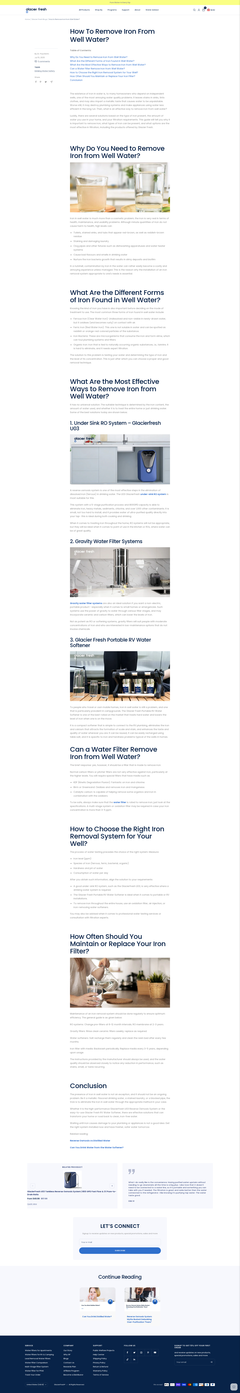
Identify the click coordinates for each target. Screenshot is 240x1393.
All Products (84, 9)
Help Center (98, 1354)
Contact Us (69, 1362)
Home (27, 19)
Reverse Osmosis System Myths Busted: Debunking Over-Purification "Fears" (139, 1319)
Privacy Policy (99, 1362)
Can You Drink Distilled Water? (97, 1316)
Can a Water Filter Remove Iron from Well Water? (97, 68)
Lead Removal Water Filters (37, 1358)
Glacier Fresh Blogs (39, 19)
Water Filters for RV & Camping (39, 1354)
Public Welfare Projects (103, 1350)
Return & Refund (100, 1366)
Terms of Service (101, 1374)
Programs (112, 9)
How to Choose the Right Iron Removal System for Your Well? (104, 72)
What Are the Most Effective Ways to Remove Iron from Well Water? (108, 64)
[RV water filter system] (120, 652)
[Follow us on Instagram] (141, 1352)
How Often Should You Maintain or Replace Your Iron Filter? (102, 76)
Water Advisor (152, 9)
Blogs (66, 1358)
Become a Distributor (73, 1374)
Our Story (68, 1350)
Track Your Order (32, 1374)
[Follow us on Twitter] (134, 1352)
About (137, 9)
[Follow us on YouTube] (155, 1352)
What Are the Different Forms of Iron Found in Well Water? (102, 61)
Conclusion (76, 80)
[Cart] (203, 9)
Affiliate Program (71, 1370)
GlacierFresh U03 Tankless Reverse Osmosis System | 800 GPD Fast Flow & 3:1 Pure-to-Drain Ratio (71, 1193)
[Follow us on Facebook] (127, 1352)
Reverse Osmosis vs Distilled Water (90, 1140)
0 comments (44, 61)
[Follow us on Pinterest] (148, 1352)
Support (125, 9)
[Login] (199, 9)
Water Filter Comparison (36, 1362)
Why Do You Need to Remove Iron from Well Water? (98, 57)
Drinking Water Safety (45, 71)
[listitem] (35, 82)
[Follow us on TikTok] (127, 1359)
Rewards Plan (70, 1366)
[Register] (211, 1362)
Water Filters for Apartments (38, 1350)
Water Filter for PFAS (34, 1370)
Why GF (67, 1354)
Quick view (32, 1204)
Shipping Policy (100, 1358)
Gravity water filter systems (86, 603)
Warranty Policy (100, 1370)
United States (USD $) (35, 1384)
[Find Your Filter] (194, 9)
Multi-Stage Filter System (36, 1366)
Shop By (98, 9)
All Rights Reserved (76, 1384)
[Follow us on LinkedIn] (134, 1359)
